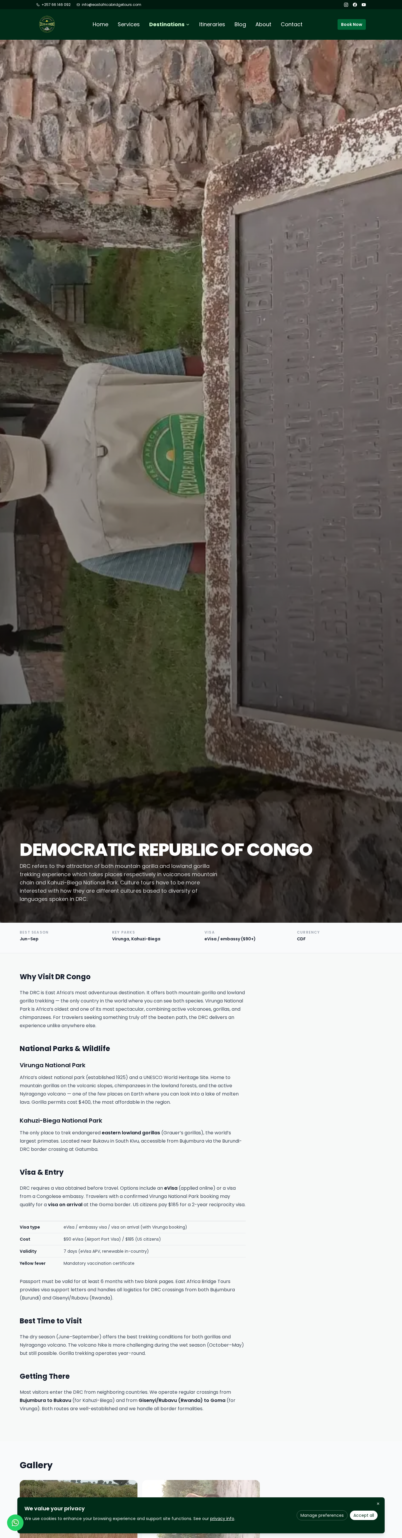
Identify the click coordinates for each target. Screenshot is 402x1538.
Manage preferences (322, 1515)
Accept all (363, 1515)
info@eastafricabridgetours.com (111, 4)
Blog (240, 24)
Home (100, 24)
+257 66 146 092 (56, 4)
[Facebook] (355, 5)
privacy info (222, 1519)
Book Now (351, 24)
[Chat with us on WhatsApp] (15, 1522)
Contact (292, 24)
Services (129, 24)
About (263, 24)
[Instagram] (346, 5)
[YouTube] (364, 5)
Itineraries (212, 24)
